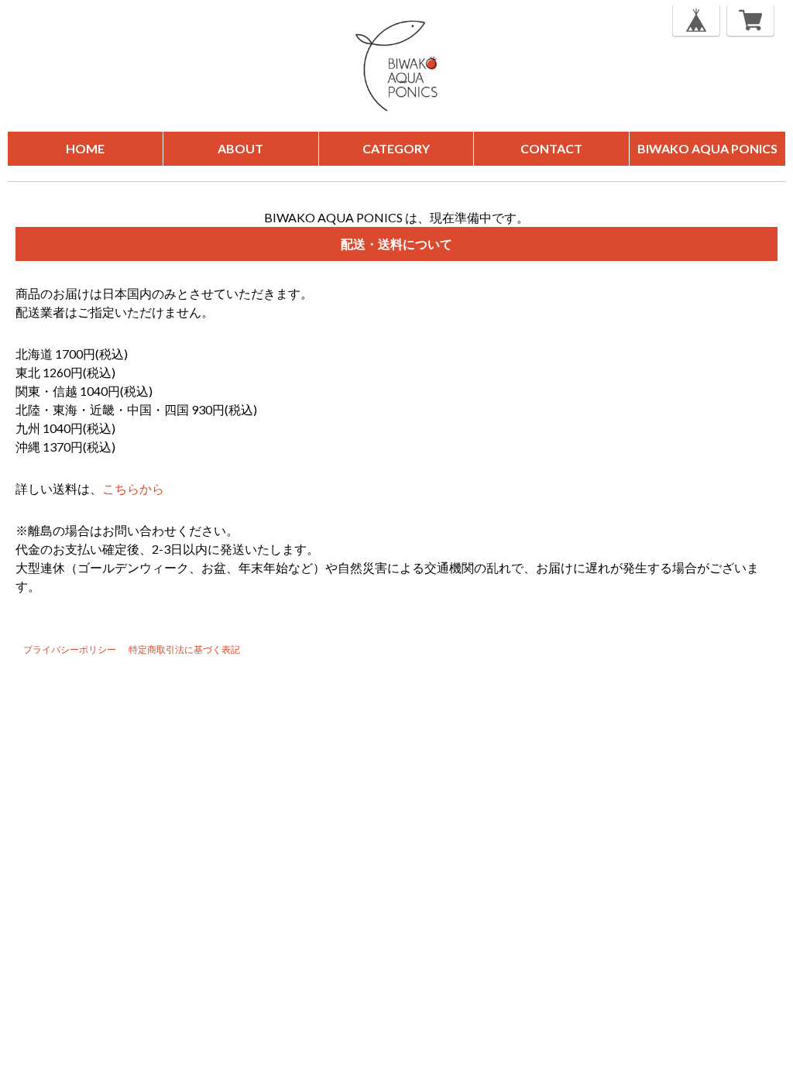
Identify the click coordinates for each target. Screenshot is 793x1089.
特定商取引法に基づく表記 (184, 649)
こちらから (133, 488)
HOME (85, 148)
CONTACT (551, 148)
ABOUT (240, 148)
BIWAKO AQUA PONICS (707, 148)
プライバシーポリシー (69, 649)
